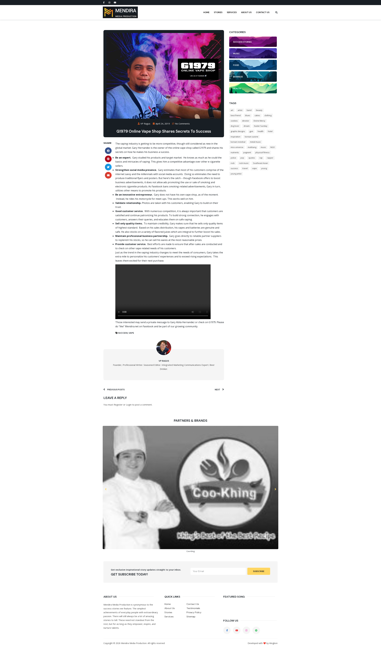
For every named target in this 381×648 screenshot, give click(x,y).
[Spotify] (256, 630)
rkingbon (273, 643)
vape (131, 333)
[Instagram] (109, 2)
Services (232, 12)
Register (118, 404)
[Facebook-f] (104, 2)
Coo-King (190, 551)
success (123, 333)
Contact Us (262, 12)
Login (129, 404)
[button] (108, 150)
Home (206, 12)
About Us (246, 12)
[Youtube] (115, 2)
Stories (218, 12)
